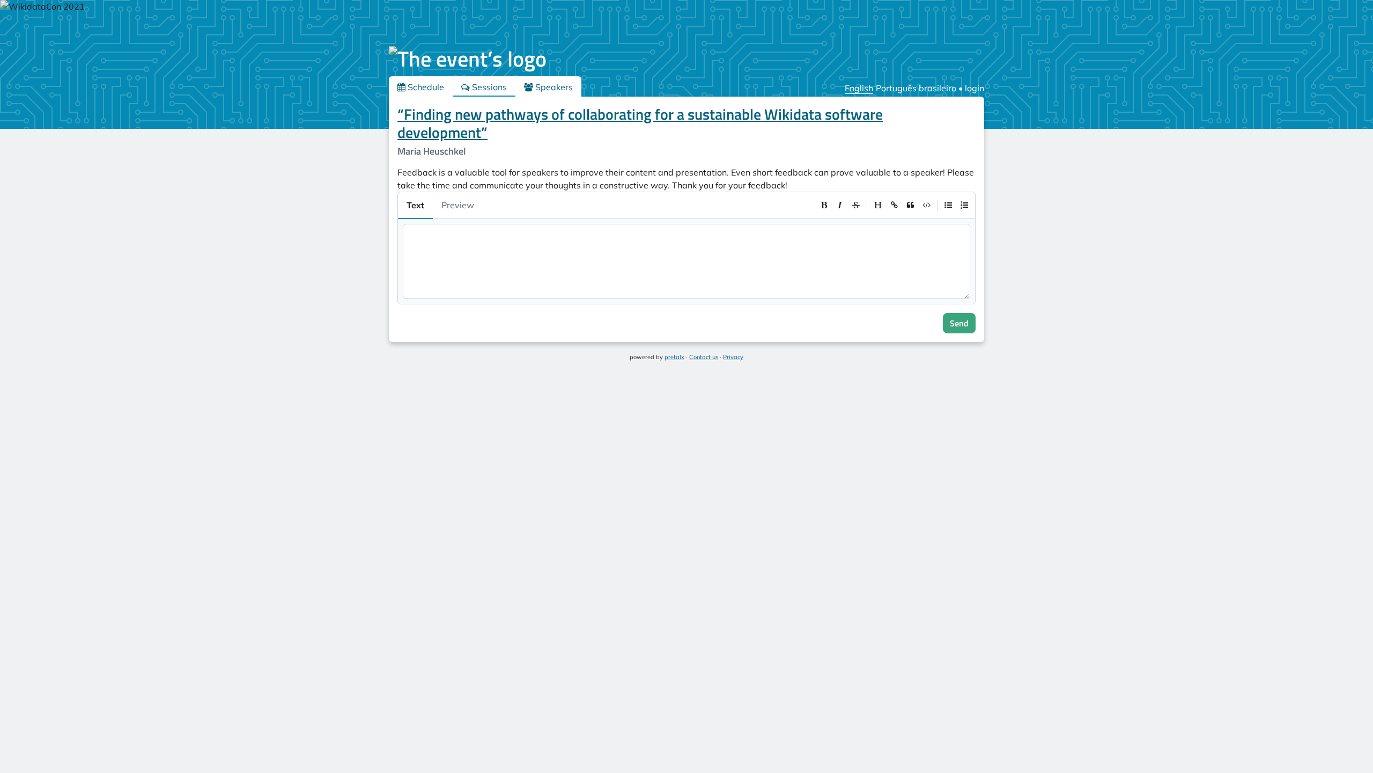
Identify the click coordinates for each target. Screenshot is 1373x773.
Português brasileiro (916, 88)
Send (959, 323)
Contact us (703, 357)
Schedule (424, 87)
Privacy (733, 357)
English (859, 88)
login (974, 88)
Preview (457, 205)
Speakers (553, 87)
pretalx (674, 357)
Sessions (488, 87)
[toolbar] (894, 205)
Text (415, 205)
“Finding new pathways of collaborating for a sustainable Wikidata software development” (640, 123)
